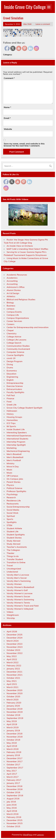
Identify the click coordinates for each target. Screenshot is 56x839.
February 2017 (14, 780)
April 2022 (12, 659)
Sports (10, 519)
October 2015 (13, 826)
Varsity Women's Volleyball (20, 608)
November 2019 (15, 712)
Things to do (13, 556)
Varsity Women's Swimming (20, 599)
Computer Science (15, 352)
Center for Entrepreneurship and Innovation (27, 327)
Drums (10, 367)
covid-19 (11, 358)
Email (7, 118)
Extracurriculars (14, 389)
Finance (10, 398)
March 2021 (12, 687)
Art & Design (13, 293)
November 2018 (15, 736)
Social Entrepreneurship (18, 506)
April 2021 (12, 684)
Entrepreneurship (15, 383)
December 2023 (14, 644)
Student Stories (14, 537)
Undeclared (12, 571)
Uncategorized (14, 568)
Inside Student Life (16, 429)
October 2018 (13, 739)
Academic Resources (17, 274)
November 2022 (15, 653)
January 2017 (13, 783)
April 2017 (12, 773)
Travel (10, 565)
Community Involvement (18, 349)
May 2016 (12, 808)
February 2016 (14, 817)
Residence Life (14, 500)
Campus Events (14, 312)
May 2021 (12, 681)
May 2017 (12, 770)
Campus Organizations (18, 318)
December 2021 (14, 671)
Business (11, 305)
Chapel (10, 330)
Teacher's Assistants (17, 547)
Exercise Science (15, 386)
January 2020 (13, 705)
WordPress (27, 835)
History (10, 414)
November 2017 (15, 761)
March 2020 (12, 699)
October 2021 (13, 678)
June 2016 (12, 804)
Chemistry (12, 333)
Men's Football (14, 460)
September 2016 (15, 795)
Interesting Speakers (17, 432)
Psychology (12, 494)
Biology (10, 302)
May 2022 (12, 656)
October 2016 (13, 792)
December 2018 (14, 733)
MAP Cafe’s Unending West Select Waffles (27, 249)
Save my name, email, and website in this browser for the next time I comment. (24, 145)
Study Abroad (13, 540)
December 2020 (14, 690)
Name (7, 107)
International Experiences (19, 435)
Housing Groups (14, 417)
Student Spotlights (16, 534)
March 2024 (12, 640)
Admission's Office (15, 287)
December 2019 (14, 709)
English (10, 380)
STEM (9, 525)
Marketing (12, 448)
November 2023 (15, 647)
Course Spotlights (15, 355)
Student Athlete (14, 528)
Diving (10, 364)
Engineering (12, 376)
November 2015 (15, 823)
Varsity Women (14, 584)
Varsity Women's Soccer (18, 596)
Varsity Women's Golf (17, 590)
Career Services (14, 321)
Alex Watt (27, 24)
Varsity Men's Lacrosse (18, 574)
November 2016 (15, 789)
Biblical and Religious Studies (21, 299)
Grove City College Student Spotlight (24, 407)
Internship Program (16, 441)
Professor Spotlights (16, 491)
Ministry (10, 463)
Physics (10, 485)
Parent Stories (13, 482)
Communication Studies (18, 346)
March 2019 (12, 727)
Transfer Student (15, 559)
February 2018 (14, 752)
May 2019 (12, 721)
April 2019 (12, 724)
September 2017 (15, 767)
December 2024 (14, 637)
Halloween (12, 411)
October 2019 (13, 715)
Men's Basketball (15, 457)
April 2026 (12, 631)
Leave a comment (43, 24)
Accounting (12, 281)
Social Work (12, 513)
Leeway (40, 835)
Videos (10, 612)
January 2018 (13, 755)
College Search (14, 342)
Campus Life (13, 315)
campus (10, 308)
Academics (12, 277)
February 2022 (14, 665)
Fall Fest (11, 395)
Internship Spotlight (16, 445)
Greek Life (11, 404)
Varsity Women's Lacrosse (19, 593)
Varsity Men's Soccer (17, 578)
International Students (17, 438)
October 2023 (13, 650)
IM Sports (11, 426)
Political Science (14, 488)
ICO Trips (11, 423)
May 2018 (12, 743)
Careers (10, 324)
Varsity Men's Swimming (19, 581)
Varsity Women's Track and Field (23, 605)
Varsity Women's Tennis (18, 602)
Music (9, 469)
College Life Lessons (16, 339)
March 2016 (12, 814)
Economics (12, 370)
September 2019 (15, 718)
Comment (9, 78)
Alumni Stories (14, 290)
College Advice (14, 336)
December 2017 (14, 758)
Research (11, 497)
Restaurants (13, 503)
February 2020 (14, 702)
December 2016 (14, 786)
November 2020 (15, 693)
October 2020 (13, 696)
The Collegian (13, 550)
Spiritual (11, 516)
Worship (11, 618)
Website (8, 129)
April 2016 (12, 811)
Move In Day (13, 466)
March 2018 (12, 749)
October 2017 (13, 764)
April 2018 (12, 746)
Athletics (11, 296)
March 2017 (12, 777)
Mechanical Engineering (18, 451)
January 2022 (13, 668)
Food (9, 401)
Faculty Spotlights (15, 392)
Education (11, 373)
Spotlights (12, 522)
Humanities (12, 420)
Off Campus (12, 475)
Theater (10, 553)
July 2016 (11, 801)
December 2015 (14, 820)
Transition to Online (16, 562)
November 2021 (15, 674)
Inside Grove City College (25, 6)
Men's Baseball (14, 454)
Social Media (13, 510)
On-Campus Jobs (15, 479)
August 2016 (13, 798)
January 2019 (13, 730)
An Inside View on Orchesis (20, 246)
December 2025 (14, 634)
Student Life (12, 531)
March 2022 (12, 662)
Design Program (14, 361)
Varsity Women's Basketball (20, 587)
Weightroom (13, 615)
